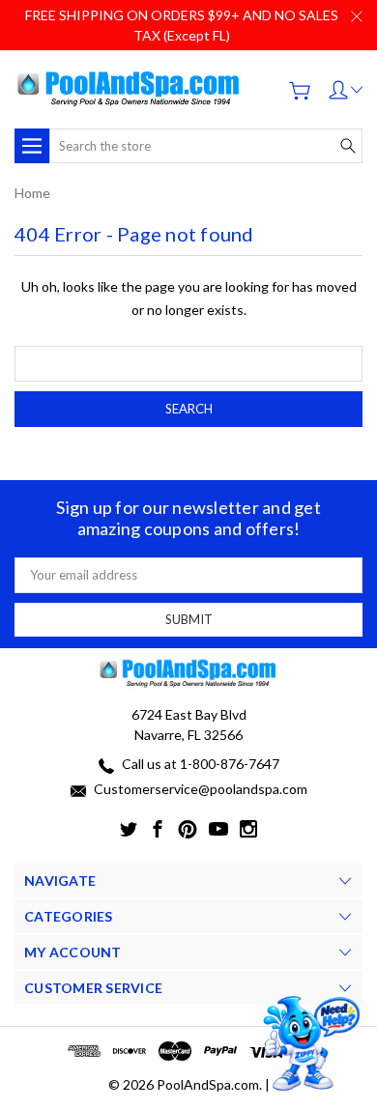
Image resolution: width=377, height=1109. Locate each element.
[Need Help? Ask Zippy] (309, 1044)
